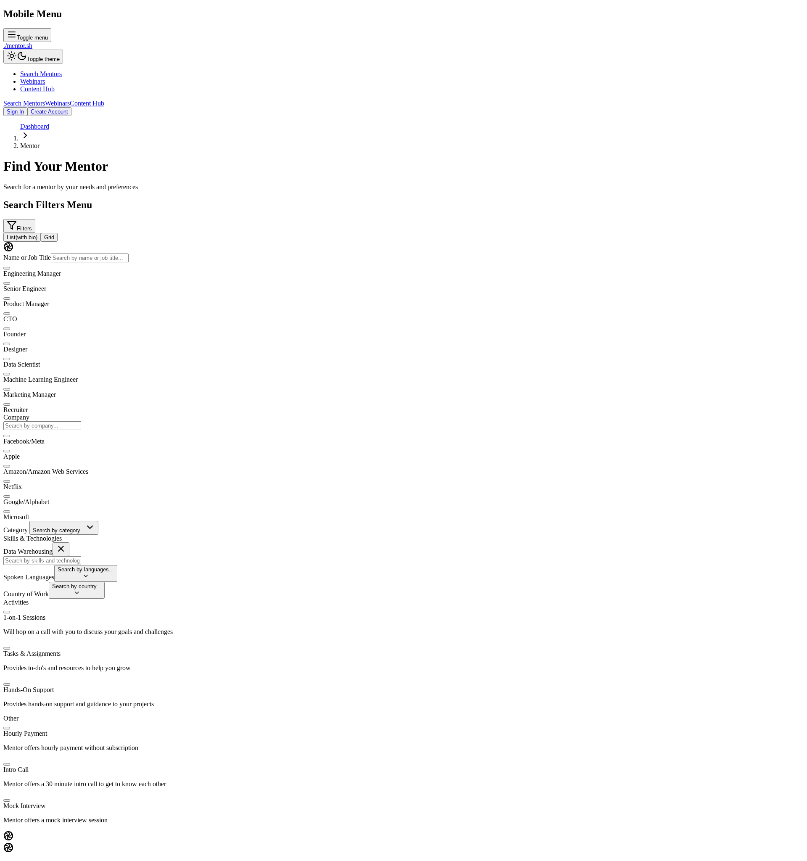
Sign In (15, 111)
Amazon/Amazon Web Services (45, 471)
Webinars (32, 81)
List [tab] (22, 237)
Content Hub (37, 88)
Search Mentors (41, 73)
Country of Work (26, 593)
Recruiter (15, 409)
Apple (11, 456)
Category (15, 530)
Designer (15, 349)
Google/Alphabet (26, 501)
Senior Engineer (24, 288)
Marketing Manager (29, 394)
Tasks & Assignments (32, 653)
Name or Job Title (27, 257)
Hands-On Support (28, 689)
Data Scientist (21, 364)
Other (10, 718)
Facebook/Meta (24, 441)
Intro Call (16, 769)
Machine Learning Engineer (40, 379)
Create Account (49, 111)
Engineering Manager (32, 273)
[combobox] (42, 425)
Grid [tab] (49, 237)
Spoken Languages (28, 577)
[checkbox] (6, 268)
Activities (16, 602)
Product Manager (26, 303)
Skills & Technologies (32, 538)
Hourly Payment (25, 733)
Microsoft (16, 516)
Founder (14, 334)
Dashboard (34, 126)
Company (16, 417)
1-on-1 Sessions (24, 617)
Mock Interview (24, 805)
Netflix (12, 486)
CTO (10, 318)
